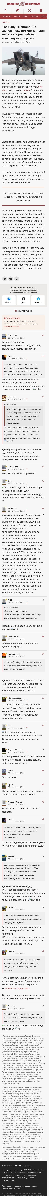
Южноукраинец (14, 698)
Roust (10, 819)
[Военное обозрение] (23, 4)
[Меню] (41, 11)
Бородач (12, 397)
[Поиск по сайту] (6, 11)
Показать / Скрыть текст (17, 988)
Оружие (34, 16)
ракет (27, 90)
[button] (18, 11)
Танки (17, 16)
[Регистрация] (29, 11)
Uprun (10, 785)
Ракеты (5, 22)
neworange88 (14, 654)
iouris (10, 771)
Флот (25, 16)
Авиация (7, 16)
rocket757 (12, 907)
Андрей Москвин (15, 750)
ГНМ (10, 600)
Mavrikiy (11, 1006)
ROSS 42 (11, 951)
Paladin (11, 857)
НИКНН (11, 356)
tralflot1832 (13, 335)
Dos (9, 481)
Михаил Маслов (15, 802)
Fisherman (12, 509)
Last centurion (14, 637)
